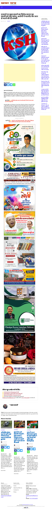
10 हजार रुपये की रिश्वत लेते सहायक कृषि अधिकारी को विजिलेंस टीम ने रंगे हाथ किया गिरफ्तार (45, 92)
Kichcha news (7, 412)
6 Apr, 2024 (4, 21)
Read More (3, 470)
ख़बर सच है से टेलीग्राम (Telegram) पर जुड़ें (12, 395)
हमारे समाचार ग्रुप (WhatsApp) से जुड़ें (11, 392)
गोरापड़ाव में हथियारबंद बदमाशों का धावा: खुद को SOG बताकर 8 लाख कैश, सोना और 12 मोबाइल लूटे (45, 59)
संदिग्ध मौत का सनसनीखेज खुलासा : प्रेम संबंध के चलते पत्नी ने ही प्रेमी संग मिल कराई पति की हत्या (45, 50)
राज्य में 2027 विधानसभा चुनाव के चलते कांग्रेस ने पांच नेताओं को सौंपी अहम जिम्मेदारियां (32, 436)
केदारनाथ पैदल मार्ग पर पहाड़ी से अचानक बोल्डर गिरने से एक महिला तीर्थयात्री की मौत (45, 84)
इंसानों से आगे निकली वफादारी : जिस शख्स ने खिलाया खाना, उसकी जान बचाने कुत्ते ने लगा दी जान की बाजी (19, 437)
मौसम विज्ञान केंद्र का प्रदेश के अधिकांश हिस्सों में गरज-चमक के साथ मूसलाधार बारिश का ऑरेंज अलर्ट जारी (45, 75)
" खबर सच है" (14, 405)
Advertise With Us (18, 488)
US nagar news (4, 415)
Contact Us (16, 490)
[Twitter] (8, 84)
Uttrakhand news (12, 415)
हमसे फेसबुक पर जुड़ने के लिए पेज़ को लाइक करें (13, 393)
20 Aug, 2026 (17, 446)
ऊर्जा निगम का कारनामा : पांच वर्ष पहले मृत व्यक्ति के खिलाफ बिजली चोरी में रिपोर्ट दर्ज (45, 106)
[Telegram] (11, 84)
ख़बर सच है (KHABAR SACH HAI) (27, 504)
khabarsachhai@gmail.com (8, 397)
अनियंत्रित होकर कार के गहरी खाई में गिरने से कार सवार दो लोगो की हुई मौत (6, 436)
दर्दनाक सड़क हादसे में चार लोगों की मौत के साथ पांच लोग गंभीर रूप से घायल (45, 67)
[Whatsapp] (14, 84)
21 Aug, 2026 (4, 443)
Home (15, 486)
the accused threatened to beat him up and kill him (26, 414)
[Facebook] (5, 84)
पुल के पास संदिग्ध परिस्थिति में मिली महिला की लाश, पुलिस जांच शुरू (44, 99)
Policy (15, 492)
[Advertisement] (19, 73)
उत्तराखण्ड (8, 21)
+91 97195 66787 (25, 397)
